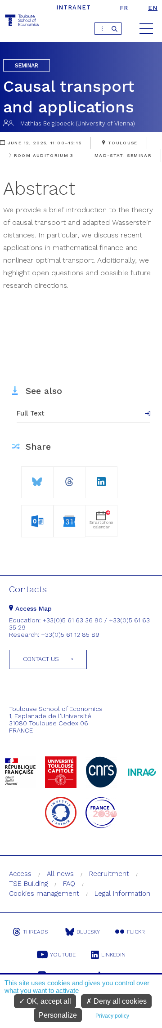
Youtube (63, 955)
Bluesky (88, 932)
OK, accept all (48, 1001)
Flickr (136, 932)
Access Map (32, 608)
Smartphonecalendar (101, 524)
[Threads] (69, 478)
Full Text (31, 413)
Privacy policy (112, 1016)
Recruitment (109, 874)
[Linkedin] (101, 478)
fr (124, 7)
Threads (35, 932)
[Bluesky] (37, 478)
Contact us (41, 659)
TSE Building (28, 884)
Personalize (58, 1015)
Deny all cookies (119, 1001)
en (153, 7)
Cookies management (44, 893)
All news (60, 874)
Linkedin (113, 955)
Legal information (122, 893)
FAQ (69, 884)
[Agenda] (37, 519)
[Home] (22, 21)
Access (20, 874)
